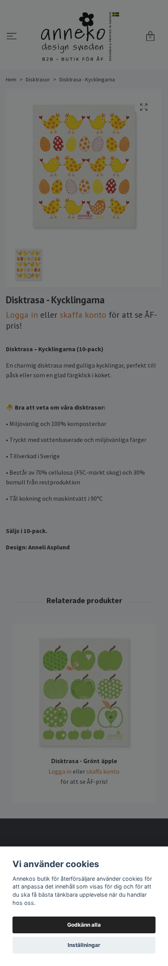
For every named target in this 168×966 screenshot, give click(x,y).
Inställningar (84, 945)
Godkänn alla (84, 925)
